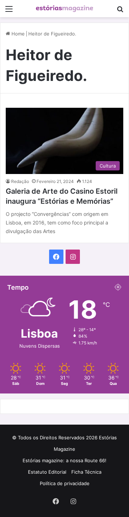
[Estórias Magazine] (64, 8)
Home (17, 34)
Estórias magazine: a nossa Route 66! (64, 460)
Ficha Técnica (86, 472)
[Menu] (9, 11)
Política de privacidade (65, 483)
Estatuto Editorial (47, 472)
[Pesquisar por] (120, 11)
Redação (20, 181)
